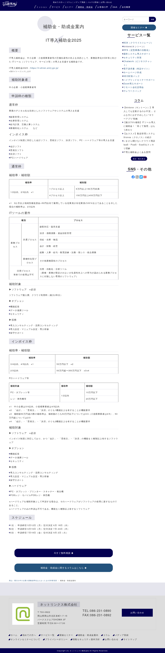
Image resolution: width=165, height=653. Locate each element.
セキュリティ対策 (132, 57)
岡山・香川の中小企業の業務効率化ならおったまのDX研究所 (33, 580)
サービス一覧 (48, 635)
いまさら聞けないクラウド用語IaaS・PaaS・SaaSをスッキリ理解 (139, 144)
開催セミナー (138, 27)
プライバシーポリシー (56, 639)
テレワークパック (132, 90)
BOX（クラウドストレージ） (138, 42)
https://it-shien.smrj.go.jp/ (44, 67)
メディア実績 (79, 2)
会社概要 (126, 7)
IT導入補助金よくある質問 (137, 152)
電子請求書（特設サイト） (137, 68)
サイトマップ (130, 639)
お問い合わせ (106, 2)
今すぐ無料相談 (62, 552)
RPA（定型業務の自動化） (137, 50)
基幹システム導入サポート (137, 53)
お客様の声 (102, 7)
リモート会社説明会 (133, 87)
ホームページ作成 (132, 72)
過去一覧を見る (139, 159)
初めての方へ (29, 635)
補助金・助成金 (85, 7)
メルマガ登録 (93, 2)
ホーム (14, 635)
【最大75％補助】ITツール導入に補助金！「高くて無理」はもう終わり (139, 126)
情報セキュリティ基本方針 (86, 639)
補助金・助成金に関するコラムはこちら (62, 567)
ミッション (41, 7)
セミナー (69, 7)
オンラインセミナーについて (25, 639)
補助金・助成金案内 (88, 635)
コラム (69, 2)
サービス (56, 7)
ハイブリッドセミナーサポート (139, 79)
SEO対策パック (131, 76)
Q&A (115, 7)
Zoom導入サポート (133, 83)
